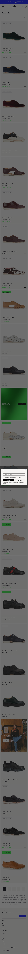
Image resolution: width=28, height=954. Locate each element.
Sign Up (8, 480)
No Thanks (20, 480)
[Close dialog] (25, 470)
